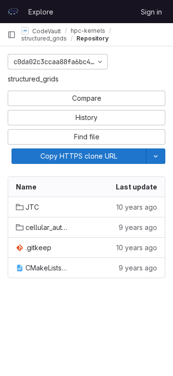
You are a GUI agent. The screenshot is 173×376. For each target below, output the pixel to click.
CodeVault (46, 30)
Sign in (151, 12)
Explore (40, 12)
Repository (92, 38)
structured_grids (33, 79)
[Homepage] (13, 11)
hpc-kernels (88, 30)
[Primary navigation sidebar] (11, 34)
